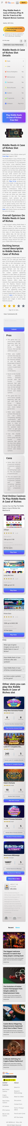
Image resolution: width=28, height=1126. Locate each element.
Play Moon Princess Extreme (14, 836)
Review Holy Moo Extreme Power (14, 724)
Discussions (17, 1100)
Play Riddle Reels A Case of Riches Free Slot (14, 117)
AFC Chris (10, 23)
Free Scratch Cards (19, 1113)
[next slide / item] (21, 133)
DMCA (16, 1110)
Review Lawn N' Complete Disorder (14, 760)
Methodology (18, 36)
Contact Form (18, 1104)
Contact (19, 918)
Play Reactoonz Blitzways (14, 873)
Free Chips (5, 156)
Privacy (21, 1108)
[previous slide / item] (6, 133)
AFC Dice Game (18, 1117)
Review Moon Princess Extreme (14, 832)
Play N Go (12, 181)
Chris (10, 918)
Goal (3, 209)
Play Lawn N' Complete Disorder (14, 764)
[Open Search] (17, 2)
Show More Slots (14, 879)
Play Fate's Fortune (14, 800)
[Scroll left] (21, 40)
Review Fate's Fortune (14, 796)
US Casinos (5, 1106)
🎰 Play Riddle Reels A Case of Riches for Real (13, 29)
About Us (17, 1087)
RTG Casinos (6, 1110)
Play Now (13, 552)
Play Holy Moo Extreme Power (14, 728)
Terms (16, 1108)
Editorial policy (11, 36)
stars (10, 295)
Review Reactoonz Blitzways (14, 868)
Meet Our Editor (19, 1097)
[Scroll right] (25, 40)
